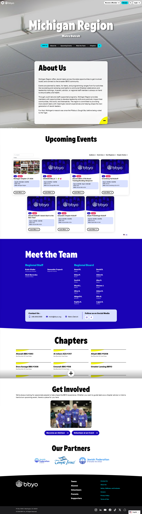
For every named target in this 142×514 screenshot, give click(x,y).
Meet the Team (81, 45)
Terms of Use (105, 499)
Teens (74, 481)
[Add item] (100, 45)
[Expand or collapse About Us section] (103, 120)
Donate (124, 2)
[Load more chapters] (71, 373)
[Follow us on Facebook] (91, 317)
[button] (2, 2)
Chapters (93, 45)
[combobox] (134, 512)
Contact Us (104, 481)
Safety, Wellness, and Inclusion (110, 488)
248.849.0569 (36, 317)
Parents (74, 494)
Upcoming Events (66, 45)
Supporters (76, 498)
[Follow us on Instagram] (87, 317)
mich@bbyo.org (55, 317)
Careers (103, 492)
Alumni (74, 485)
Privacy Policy (105, 495)
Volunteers (76, 490)
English (135, 512)
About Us (53, 45)
